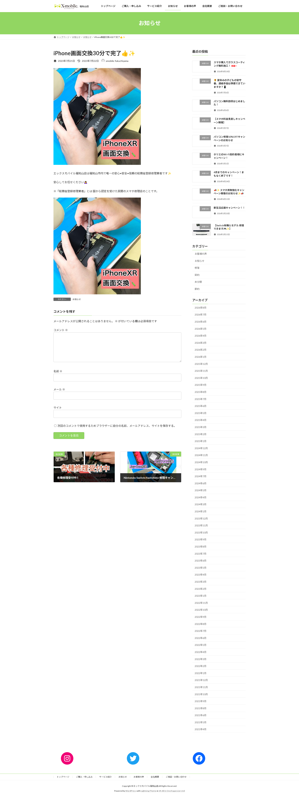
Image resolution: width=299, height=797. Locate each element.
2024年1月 (200, 511)
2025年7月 (200, 398)
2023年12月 (201, 518)
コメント (60, 330)
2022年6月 (200, 637)
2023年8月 (200, 546)
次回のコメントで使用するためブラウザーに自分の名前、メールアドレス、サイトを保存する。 (116, 425)
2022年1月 (200, 673)
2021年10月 (201, 694)
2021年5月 (200, 722)
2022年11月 (201, 602)
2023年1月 (200, 595)
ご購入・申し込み (84, 777)
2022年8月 (200, 623)
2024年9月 (200, 469)
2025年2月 (200, 434)
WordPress (130, 791)
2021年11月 (201, 687)
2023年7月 (200, 553)
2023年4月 (200, 574)
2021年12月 (201, 680)
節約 (197, 288)
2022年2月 (200, 666)
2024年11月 (201, 455)
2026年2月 (200, 349)
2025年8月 (200, 391)
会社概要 (155, 777)
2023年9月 (200, 539)
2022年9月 (200, 616)
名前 (57, 371)
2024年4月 (200, 497)
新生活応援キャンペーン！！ (229, 207)
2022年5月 (200, 644)
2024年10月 (201, 462)
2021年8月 (200, 708)
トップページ (63, 777)
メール (59, 389)
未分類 (198, 281)
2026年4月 (200, 335)
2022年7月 (200, 630)
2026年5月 (200, 328)
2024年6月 (200, 483)
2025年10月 (201, 377)
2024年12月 (201, 448)
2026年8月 (200, 307)
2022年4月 (200, 652)
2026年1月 (200, 356)
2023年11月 (201, 525)
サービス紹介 (105, 777)
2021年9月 (200, 701)
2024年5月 (200, 490)
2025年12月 (201, 363)
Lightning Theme (148, 791)
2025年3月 (200, 427)
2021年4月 (200, 729)
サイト (57, 407)
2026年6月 (200, 321)
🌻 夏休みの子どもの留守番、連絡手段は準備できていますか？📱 (229, 83)
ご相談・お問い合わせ (176, 777)
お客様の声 (201, 253)
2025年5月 (200, 413)
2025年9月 (200, 384)
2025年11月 (201, 370)
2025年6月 (200, 405)
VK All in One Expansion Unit (172, 791)
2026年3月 (200, 342)
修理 (197, 267)
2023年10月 (201, 532)
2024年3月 (200, 504)
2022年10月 (201, 609)
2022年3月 (200, 658)
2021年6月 (200, 715)
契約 (197, 274)
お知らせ (77, 299)
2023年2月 (200, 588)
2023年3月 (200, 581)
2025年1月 (200, 441)
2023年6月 (200, 560)
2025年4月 (200, 419)
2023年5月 (200, 567)
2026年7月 (200, 314)
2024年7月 (200, 476)
